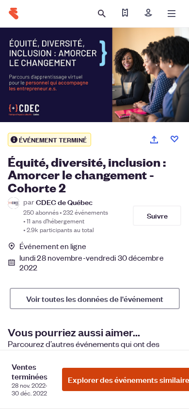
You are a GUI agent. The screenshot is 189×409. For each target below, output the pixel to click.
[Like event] (174, 139)
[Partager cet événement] (154, 139)
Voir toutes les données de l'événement (94, 298)
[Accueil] (13, 13)
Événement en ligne (52, 246)
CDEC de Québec (64, 201)
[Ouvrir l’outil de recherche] (101, 13)
